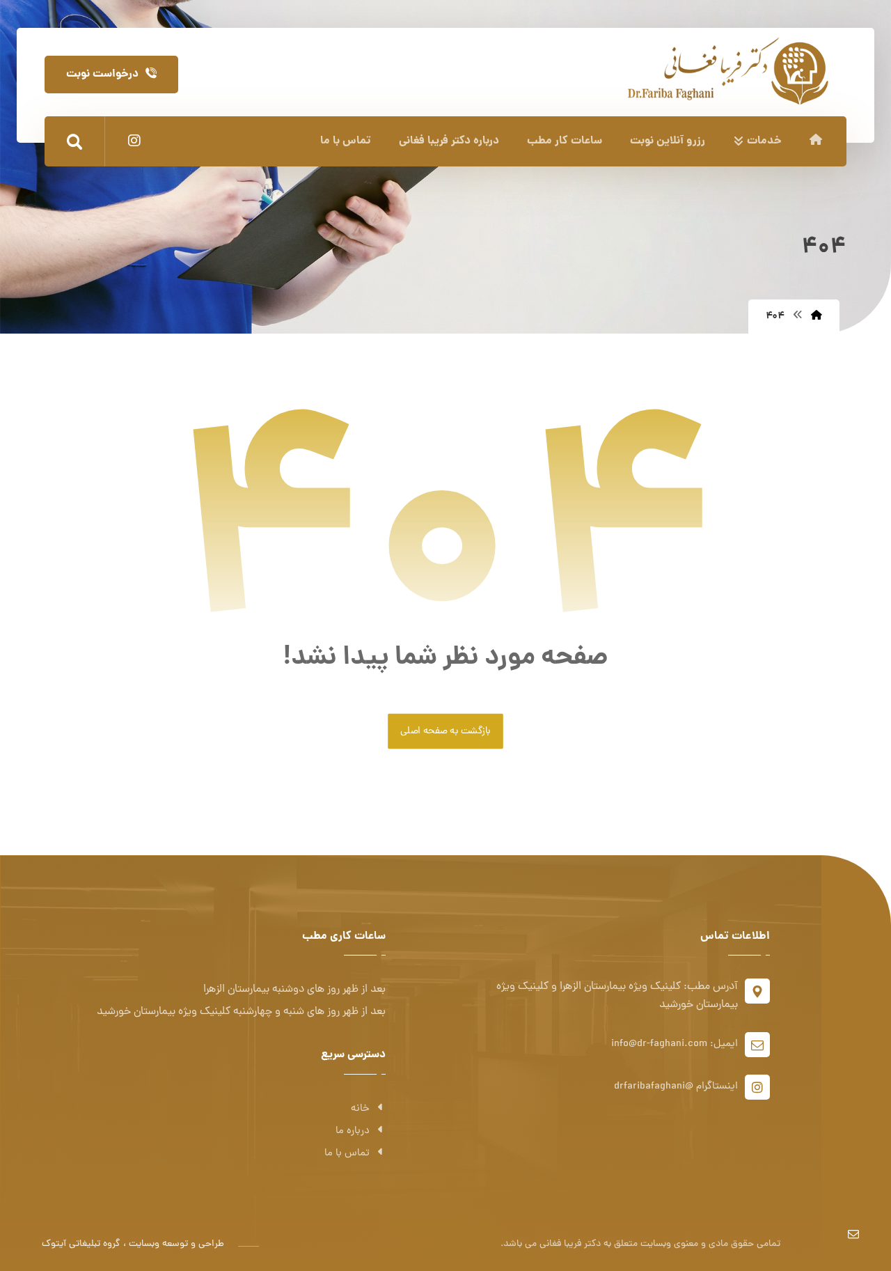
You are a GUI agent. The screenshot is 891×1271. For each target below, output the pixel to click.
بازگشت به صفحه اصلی (445, 731)
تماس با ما (347, 1154)
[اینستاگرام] (134, 141)
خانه (360, 1109)
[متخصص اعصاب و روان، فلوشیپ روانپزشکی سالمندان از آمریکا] (728, 68)
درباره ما (353, 1131)
